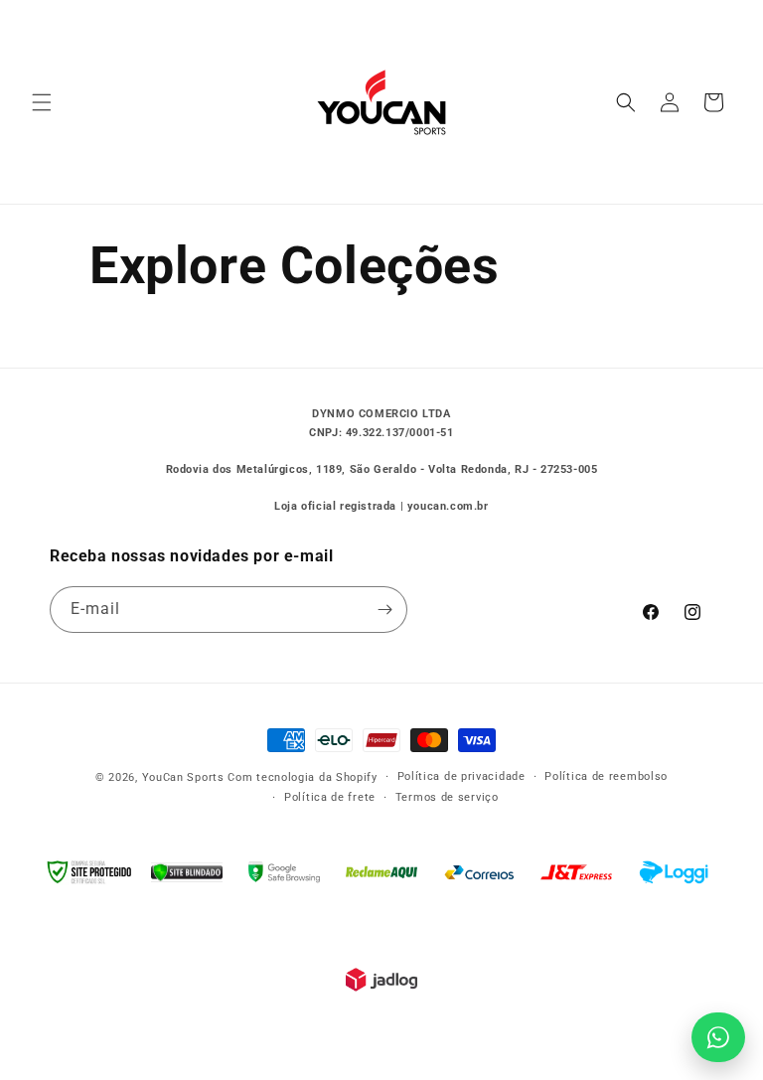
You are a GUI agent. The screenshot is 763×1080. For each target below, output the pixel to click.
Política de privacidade (461, 776)
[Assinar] (384, 609)
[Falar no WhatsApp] (718, 1037)
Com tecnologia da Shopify (303, 777)
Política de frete (330, 797)
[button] (42, 102)
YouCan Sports (183, 777)
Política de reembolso (606, 776)
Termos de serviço (447, 797)
